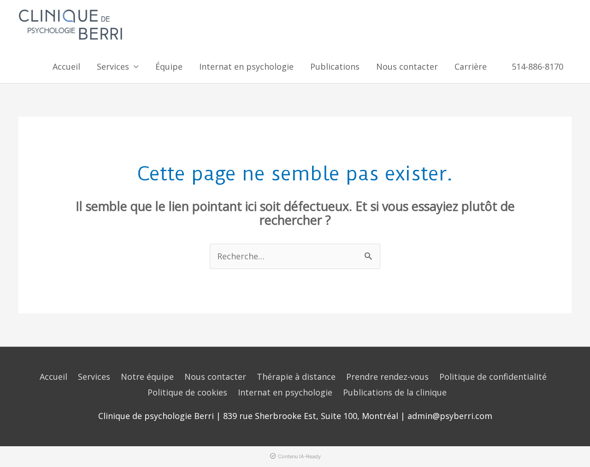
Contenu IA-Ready (299, 456)
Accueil (66, 66)
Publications (335, 66)
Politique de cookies (187, 392)
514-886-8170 (537, 66)
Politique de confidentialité (493, 376)
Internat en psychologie (246, 66)
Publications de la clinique (395, 392)
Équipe (169, 66)
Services (94, 376)
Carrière (470, 66)
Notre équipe (147, 376)
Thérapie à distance (296, 376)
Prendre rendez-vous (387, 376)
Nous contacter (407, 66)
